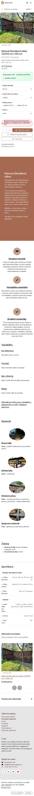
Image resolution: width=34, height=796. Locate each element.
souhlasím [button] (28, 793)
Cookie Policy (6, 787)
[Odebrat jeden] (3, 130)
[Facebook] (3, 772)
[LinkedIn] (8, 772)
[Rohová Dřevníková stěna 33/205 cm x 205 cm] (17, 658)
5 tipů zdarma (6, 728)
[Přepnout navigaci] (31, 3)
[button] (29, 9)
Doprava (4, 726)
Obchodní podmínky (8, 730)
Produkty (4, 723)
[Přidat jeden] (10, 130)
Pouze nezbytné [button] (17, 793)
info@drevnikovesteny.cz (13, 765)
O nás (3, 721)
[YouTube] (18, 772)
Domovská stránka (8, 717)
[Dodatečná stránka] (13, 772)
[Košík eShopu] (27, 3)
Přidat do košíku (24, 130)
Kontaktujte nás (9, 762)
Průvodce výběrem (8, 719)
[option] (17, 664)
